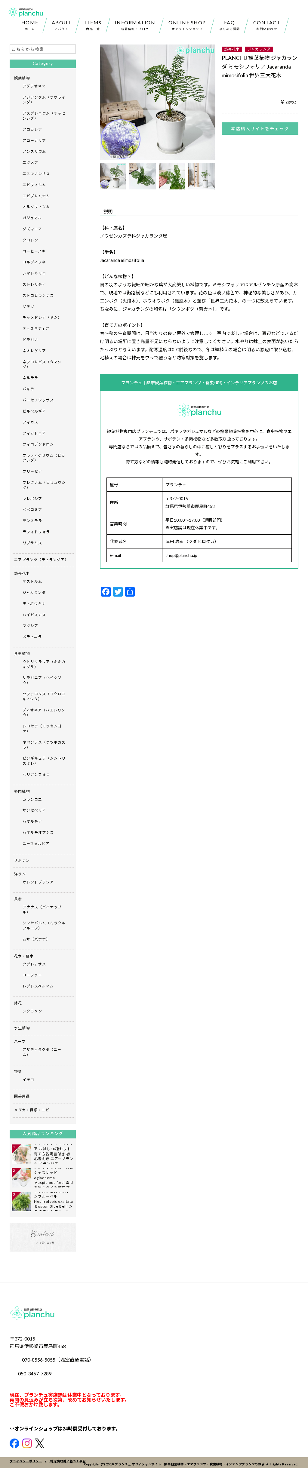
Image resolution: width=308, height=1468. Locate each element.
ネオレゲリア (34, 351)
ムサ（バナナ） (36, 939)
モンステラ (32, 520)
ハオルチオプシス (38, 832)
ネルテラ (30, 378)
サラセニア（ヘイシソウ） (42, 680)
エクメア (30, 162)
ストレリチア (34, 284)
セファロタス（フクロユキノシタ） (44, 696)
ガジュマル (32, 218)
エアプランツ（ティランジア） (41, 559)
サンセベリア (34, 810)
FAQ (229, 25)
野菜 (18, 1071)
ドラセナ (30, 339)
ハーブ (20, 1041)
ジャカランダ (259, 49)
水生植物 (22, 1028)
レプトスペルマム (38, 986)
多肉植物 (22, 791)
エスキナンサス (36, 173)
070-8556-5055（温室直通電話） (58, 1359)
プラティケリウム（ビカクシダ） (44, 458)
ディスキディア (36, 328)
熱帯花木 (232, 49)
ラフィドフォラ (36, 532)
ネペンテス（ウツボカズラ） (44, 745)
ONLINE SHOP (187, 25)
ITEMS (93, 25)
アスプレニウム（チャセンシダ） (44, 116)
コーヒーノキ (34, 251)
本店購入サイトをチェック (260, 128)
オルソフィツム (36, 206)
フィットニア (34, 433)
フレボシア (32, 498)
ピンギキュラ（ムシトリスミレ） (44, 761)
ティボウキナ (34, 603)
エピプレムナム (36, 196)
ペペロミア (32, 509)
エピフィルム (34, 185)
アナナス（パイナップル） (42, 909)
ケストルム (32, 581)
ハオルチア (32, 821)
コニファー (32, 975)
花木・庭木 (24, 956)
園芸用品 (22, 1096)
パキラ (28, 389)
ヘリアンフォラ (36, 774)
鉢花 (18, 1003)
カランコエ (32, 799)
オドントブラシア (38, 882)
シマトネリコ (34, 273)
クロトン (30, 240)
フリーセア (32, 471)
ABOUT (62, 25)
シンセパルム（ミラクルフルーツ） (44, 925)
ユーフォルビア (36, 843)
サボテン (22, 860)
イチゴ (28, 1079)
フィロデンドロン (38, 444)
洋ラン (20, 874)
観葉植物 (22, 78)
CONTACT (267, 25)
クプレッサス (34, 964)
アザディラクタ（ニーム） (42, 1052)
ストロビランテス (38, 295)
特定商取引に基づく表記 (68, 1461)
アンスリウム (34, 151)
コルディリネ (34, 262)
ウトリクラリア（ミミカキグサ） (44, 664)
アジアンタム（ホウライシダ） (44, 100)
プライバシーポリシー (26, 1461)
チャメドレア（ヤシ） (42, 317)
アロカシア (32, 129)
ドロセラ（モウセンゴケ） (42, 728)
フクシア (30, 625)
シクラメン (32, 1011)
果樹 (18, 899)
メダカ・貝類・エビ (31, 1110)
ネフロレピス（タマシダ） (42, 364)
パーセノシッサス (38, 400)
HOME (29, 25)
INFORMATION (135, 25)
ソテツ (28, 306)
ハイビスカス (34, 615)
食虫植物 (22, 653)
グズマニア (32, 229)
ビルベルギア (34, 411)
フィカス (30, 422)
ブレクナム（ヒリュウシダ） (44, 485)
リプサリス (32, 543)
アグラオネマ (34, 86)
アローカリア (34, 140)
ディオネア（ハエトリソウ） (44, 712)
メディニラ (32, 636)
